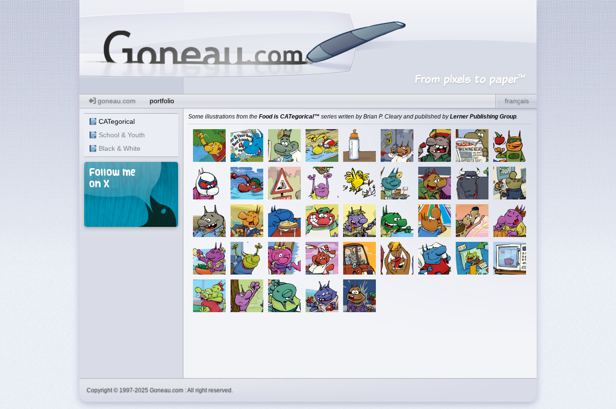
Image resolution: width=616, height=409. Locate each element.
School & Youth (122, 135)
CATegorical (117, 121)
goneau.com (116, 101)
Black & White (120, 148)
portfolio (162, 101)
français (517, 101)
